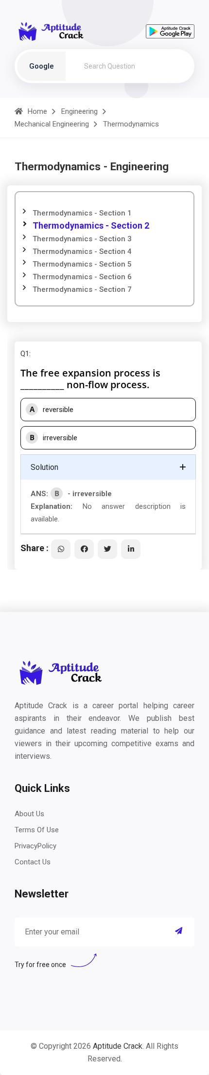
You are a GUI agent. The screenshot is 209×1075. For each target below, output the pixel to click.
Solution (44, 467)
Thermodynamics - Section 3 (82, 238)
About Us (29, 813)
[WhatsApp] (60, 549)
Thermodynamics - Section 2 (91, 225)
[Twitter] (107, 549)
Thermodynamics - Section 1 (82, 213)
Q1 (24, 353)
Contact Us (33, 862)
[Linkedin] (130, 549)
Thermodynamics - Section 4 (82, 251)
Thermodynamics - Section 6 (82, 276)
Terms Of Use (37, 829)
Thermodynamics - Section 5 (82, 264)
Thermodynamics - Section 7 (82, 289)
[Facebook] (84, 549)
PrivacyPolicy (35, 846)
